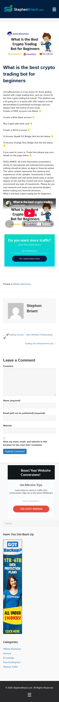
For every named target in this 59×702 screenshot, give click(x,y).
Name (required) (11, 400)
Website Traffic (10, 667)
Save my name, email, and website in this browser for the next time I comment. (25, 443)
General (7, 653)
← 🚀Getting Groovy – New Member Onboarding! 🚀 (28, 336)
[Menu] (54, 9)
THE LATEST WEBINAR (31, 509)
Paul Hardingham (11, 662)
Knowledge (8, 658)
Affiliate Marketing (22, 284)
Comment (8, 366)
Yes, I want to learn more (29, 258)
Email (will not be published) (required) (24, 413)
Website (7, 425)
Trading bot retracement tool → (40, 343)
